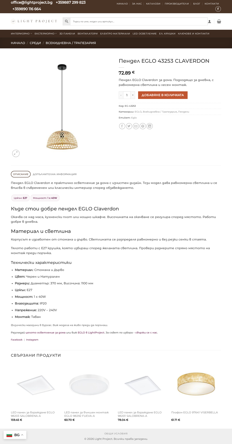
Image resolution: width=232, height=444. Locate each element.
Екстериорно (44, 33)
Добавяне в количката (163, 95)
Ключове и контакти (193, 33)
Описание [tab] (20, 174)
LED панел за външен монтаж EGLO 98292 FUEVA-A (86, 414)
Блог (196, 3)
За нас (137, 3)
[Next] (221, 395)
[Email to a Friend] (136, 126)
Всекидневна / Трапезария (71, 43)
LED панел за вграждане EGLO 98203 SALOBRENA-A (33, 414)
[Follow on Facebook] (218, 9)
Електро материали (115, 33)
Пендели (183, 111)
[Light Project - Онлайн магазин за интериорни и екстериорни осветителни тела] (34, 21)
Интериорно (20, 33)
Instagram (32, 339)
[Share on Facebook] (122, 126)
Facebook (16, 339)
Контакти (212, 3)
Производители (177, 3)
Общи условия (116, 433)
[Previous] (11, 395)
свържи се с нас (146, 332)
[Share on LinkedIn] (149, 126)
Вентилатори (88, 33)
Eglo (134, 117)
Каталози (153, 3)
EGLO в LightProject (91, 332)
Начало (122, 3)
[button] (209, 21)
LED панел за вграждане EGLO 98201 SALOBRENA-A (140, 414)
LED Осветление (145, 33)
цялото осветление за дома (45, 332)
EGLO (138, 111)
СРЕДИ (35, 43)
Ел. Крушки (167, 33)
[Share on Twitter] (129, 126)
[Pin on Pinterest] (143, 126)
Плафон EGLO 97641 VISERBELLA (194, 412)
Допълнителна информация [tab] (55, 174)
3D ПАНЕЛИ (67, 33)
